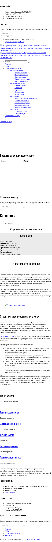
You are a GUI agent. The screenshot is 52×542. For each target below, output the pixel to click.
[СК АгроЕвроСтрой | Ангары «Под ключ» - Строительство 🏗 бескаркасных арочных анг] (26, 50)
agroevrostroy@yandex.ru (14, 42)
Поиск (26, 161)
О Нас (7, 531)
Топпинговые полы (9, 412)
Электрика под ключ (10, 423)
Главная (8, 529)
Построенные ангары (12, 533)
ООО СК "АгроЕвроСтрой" (31, 539)
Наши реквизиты (11, 492)
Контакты (8, 535)
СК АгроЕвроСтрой (7, 336)
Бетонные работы (9, 446)
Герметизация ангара (10, 457)
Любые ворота (7, 435)
